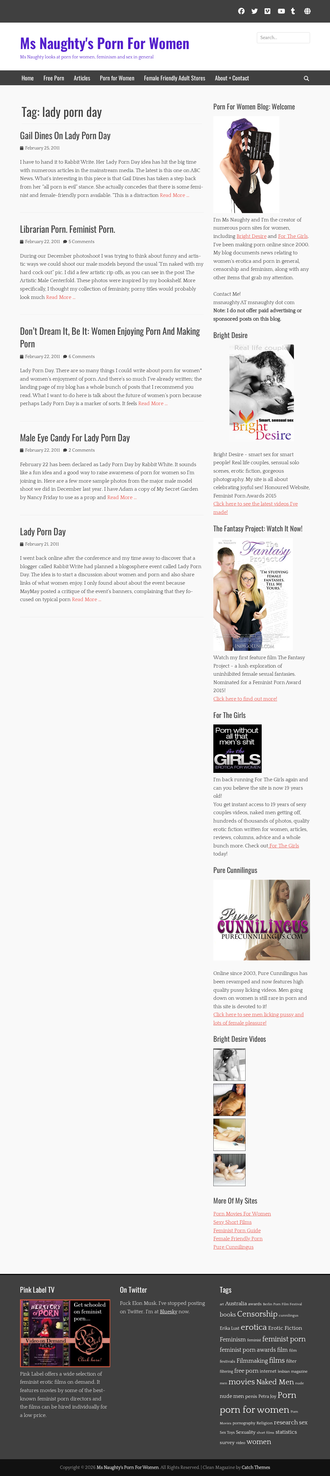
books (228, 1314)
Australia (236, 1304)
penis (251, 1396)
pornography (244, 1423)
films (277, 1361)
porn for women (254, 1410)
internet (268, 1371)
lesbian (284, 1371)
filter (291, 1361)
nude (299, 1383)
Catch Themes (256, 1467)
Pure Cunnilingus (233, 1247)
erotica (254, 1327)
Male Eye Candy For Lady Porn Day (75, 437)
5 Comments (81, 241)
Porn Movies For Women (242, 1214)
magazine (299, 1371)
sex (303, 1423)
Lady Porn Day (43, 531)
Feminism (233, 1340)
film (282, 1350)
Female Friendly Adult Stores (174, 78)
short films (265, 1433)
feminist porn (284, 1339)
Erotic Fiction (285, 1328)
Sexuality (246, 1432)
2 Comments (82, 450)
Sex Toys (227, 1432)
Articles (82, 78)
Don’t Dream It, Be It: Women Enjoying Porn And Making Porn (110, 337)
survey (227, 1442)
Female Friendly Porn (238, 1239)
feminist (254, 1340)
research (286, 1422)
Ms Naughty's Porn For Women (104, 42)
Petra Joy (267, 1396)
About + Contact (232, 78)
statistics (286, 1432)
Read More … (174, 195)
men (223, 1383)
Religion (265, 1423)
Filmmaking (252, 1361)
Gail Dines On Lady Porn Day (65, 135)
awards (255, 1304)
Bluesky (168, 1312)
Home (28, 78)
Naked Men (275, 1382)
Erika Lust (229, 1328)
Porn (286, 1395)
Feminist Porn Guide (237, 1231)
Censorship (257, 1314)
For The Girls (293, 236)
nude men (232, 1396)
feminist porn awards (248, 1350)
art (222, 1304)
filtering (226, 1371)
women (259, 1442)
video (240, 1443)
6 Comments (82, 356)
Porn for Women (117, 78)
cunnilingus (288, 1315)
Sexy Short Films (232, 1222)
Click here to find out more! (245, 699)
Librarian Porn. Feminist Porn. (67, 228)
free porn (246, 1371)
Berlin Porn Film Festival (282, 1304)
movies (241, 1382)
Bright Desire (252, 236)
